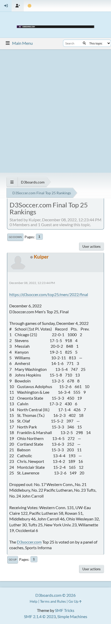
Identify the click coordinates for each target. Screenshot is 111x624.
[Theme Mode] (29, 6)
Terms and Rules (53, 601)
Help (33, 601)
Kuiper (41, 257)
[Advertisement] (55, 111)
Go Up (13, 559)
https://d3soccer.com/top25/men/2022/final (48, 294)
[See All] (12, 182)
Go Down (15, 236)
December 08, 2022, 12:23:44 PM (32, 283)
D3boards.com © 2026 (55, 595)
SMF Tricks (64, 610)
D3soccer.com (29, 541)
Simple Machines (72, 616)
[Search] (84, 43)
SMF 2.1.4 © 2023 (40, 616)
